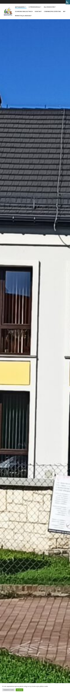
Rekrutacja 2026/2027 (23, 15)
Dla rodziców (49, 7)
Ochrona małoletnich (24, 11)
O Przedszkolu (34, 7)
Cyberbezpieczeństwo (52, 11)
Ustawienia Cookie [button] (8, 690)
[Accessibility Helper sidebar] (68, 2)
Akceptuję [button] (19, 690)
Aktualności (20, 7)
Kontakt (38, 11)
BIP (64, 11)
